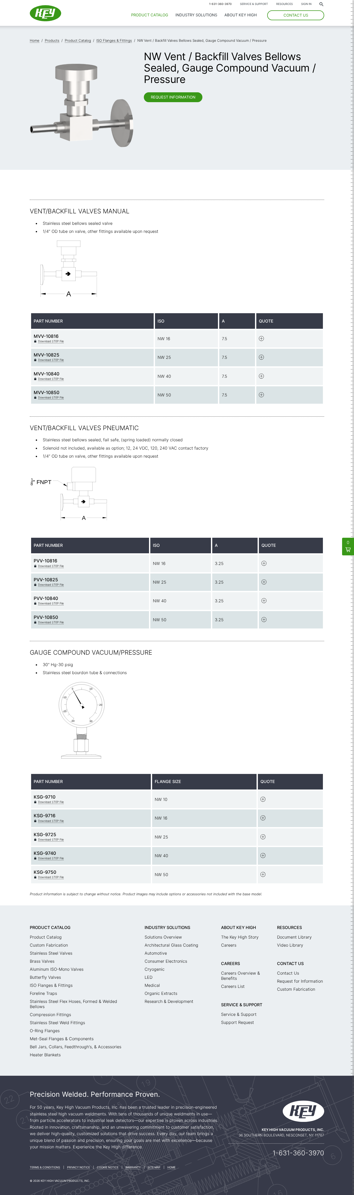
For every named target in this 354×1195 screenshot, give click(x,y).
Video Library (290, 945)
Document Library (294, 937)
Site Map (154, 1167)
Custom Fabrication (49, 945)
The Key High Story (240, 937)
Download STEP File (51, 341)
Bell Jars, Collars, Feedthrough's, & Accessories (75, 1046)
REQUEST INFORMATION (173, 97)
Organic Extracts (161, 993)
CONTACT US (296, 15)
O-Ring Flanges (45, 1030)
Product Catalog (149, 15)
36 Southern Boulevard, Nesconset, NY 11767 (281, 1135)
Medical (152, 985)
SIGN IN (306, 4)
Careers (228, 945)
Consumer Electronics (166, 961)
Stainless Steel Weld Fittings (57, 1022)
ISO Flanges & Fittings (51, 985)
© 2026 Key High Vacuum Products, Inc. (60, 1181)
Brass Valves (42, 961)
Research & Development (169, 1001)
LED (148, 977)
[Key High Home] (45, 19)
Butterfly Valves (45, 977)
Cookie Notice (107, 1167)
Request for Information (300, 981)
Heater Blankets (45, 1054)
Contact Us (290, 963)
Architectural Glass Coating (171, 945)
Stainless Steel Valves (51, 953)
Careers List (233, 986)
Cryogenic (155, 969)
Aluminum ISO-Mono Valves (56, 969)
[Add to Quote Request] (261, 339)
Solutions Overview (163, 937)
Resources (284, 4)
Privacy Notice (78, 1167)
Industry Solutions (196, 15)
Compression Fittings (50, 1014)
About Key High (240, 15)
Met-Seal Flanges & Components (62, 1038)
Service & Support (254, 4)
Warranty (133, 1167)
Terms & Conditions (45, 1167)
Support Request (237, 1022)
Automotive (156, 953)
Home (171, 1167)
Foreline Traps (43, 993)
